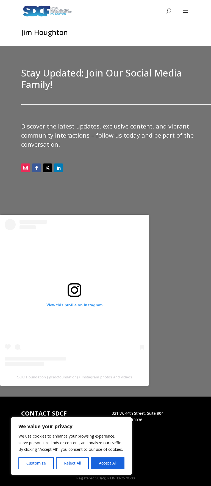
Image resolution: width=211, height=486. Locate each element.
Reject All (72, 463)
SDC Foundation (31, 377)
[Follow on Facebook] (36, 167)
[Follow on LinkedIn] (58, 167)
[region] (71, 446)
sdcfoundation (64, 377)
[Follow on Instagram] (25, 167)
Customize (36, 463)
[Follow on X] (47, 167)
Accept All (107, 463)
